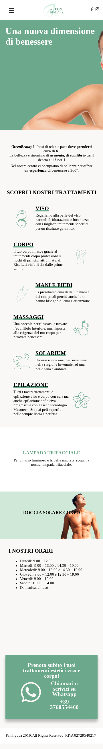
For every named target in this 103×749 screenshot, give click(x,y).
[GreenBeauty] (54, 10)
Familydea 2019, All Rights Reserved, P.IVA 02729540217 (51, 736)
